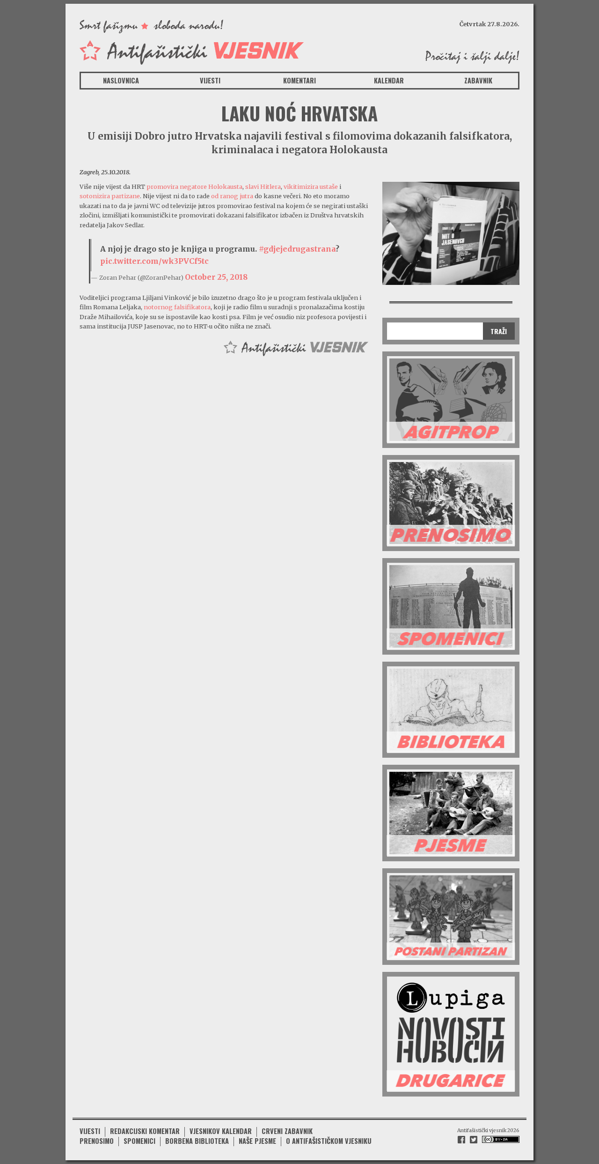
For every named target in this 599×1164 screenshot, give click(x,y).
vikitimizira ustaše (311, 186)
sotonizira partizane (110, 196)
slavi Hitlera (263, 186)
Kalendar (389, 80)
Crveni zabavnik (287, 1131)
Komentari (299, 80)
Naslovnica (121, 80)
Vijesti (210, 80)
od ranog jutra (232, 196)
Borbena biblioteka (197, 1141)
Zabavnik (478, 80)
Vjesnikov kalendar (221, 1131)
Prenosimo (97, 1141)
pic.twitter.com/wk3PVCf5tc (154, 261)
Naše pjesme (257, 1141)
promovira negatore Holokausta (194, 186)
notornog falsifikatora (177, 307)
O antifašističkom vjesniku (329, 1141)
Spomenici (139, 1141)
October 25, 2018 (216, 277)
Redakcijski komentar (145, 1131)
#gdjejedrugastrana (297, 249)
